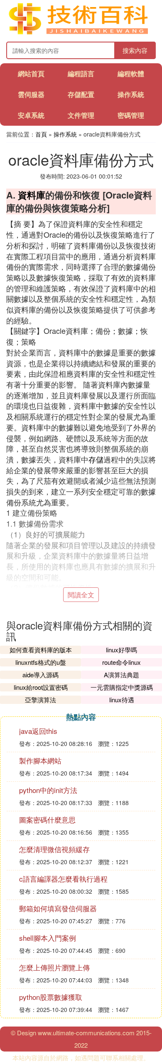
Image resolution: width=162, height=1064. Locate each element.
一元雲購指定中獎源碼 (122, 687)
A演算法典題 (121, 674)
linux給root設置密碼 (41, 687)
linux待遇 (121, 699)
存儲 (95, 459)
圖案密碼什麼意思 (47, 819)
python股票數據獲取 (50, 997)
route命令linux (121, 662)
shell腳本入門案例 (47, 937)
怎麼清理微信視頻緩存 (54, 849)
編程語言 (81, 73)
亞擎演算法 (40, 699)
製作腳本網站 (40, 760)
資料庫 (31, 194)
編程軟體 (131, 73)
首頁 (41, 134)
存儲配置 (81, 94)
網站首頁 (31, 73)
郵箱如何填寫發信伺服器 (58, 908)
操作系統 (131, 94)
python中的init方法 (48, 790)
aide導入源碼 (40, 674)
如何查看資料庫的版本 (41, 649)
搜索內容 (135, 50)
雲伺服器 (31, 94)
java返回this (38, 731)
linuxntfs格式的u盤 (40, 662)
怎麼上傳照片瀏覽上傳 (54, 967)
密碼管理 (131, 115)
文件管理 (81, 115)
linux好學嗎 (121, 649)
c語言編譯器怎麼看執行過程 (63, 878)
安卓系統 (31, 115)
